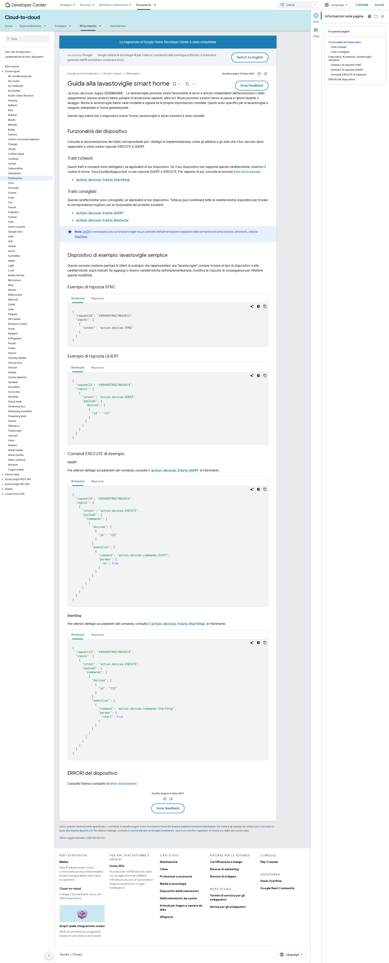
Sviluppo (66, 5)
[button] (26, 71)
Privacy (77, 954)
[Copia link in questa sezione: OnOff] (81, 462)
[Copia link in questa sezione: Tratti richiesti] (97, 158)
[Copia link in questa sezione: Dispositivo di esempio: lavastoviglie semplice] (172, 255)
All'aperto (166, 917)
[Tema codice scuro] (258, 306)
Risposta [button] (97, 298)
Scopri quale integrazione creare (82, 926)
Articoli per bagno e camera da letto (181, 907)
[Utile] (259, 74)
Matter (63, 862)
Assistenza (117, 26)
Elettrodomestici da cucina (178, 898)
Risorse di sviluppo (223, 876)
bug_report (369, 16)
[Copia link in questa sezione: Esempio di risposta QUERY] (123, 356)
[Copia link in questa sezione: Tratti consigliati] (100, 191)
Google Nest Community (277, 888)
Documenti (143, 5)
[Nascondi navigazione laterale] (49, 956)
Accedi (379, 4)
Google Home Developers (82, 73)
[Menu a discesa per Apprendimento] (46, 26)
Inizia (8, 26)
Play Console (269, 862)
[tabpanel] (168, 325)
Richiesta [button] (77, 298)
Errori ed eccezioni (247, 172)
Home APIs (117, 866)
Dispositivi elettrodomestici (179, 891)
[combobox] (298, 4)
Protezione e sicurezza (176, 876)
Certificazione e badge (226, 862)
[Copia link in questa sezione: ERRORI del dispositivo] (121, 773)
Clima (164, 869)
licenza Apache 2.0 (82, 830)
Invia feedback (251, 86)
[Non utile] (265, 74)
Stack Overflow (271, 881)
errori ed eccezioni (123, 784)
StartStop (81, 236)
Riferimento (88, 26)
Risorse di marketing (224, 869)
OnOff (87, 231)
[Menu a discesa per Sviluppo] (71, 26)
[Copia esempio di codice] (265, 306)
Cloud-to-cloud (22, 17)
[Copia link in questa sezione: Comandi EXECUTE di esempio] (128, 454)
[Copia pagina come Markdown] (187, 84)
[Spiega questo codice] (252, 306)
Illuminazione (169, 862)
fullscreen (376, 16)
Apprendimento (30, 26)
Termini (64, 954)
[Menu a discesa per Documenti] (156, 5)
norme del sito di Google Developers (152, 830)
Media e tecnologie (173, 883)
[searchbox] (27, 39)
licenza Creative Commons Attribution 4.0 (196, 826)
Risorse (85, 5)
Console (362, 5)
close (382, 16)
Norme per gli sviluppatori (228, 907)
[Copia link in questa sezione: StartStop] (86, 615)
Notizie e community (113, 5)
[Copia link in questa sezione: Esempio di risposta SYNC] (120, 287)
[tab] (78, 298)
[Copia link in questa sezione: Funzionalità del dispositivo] (131, 131)
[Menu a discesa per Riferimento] (101, 26)
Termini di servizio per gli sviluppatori (227, 897)
